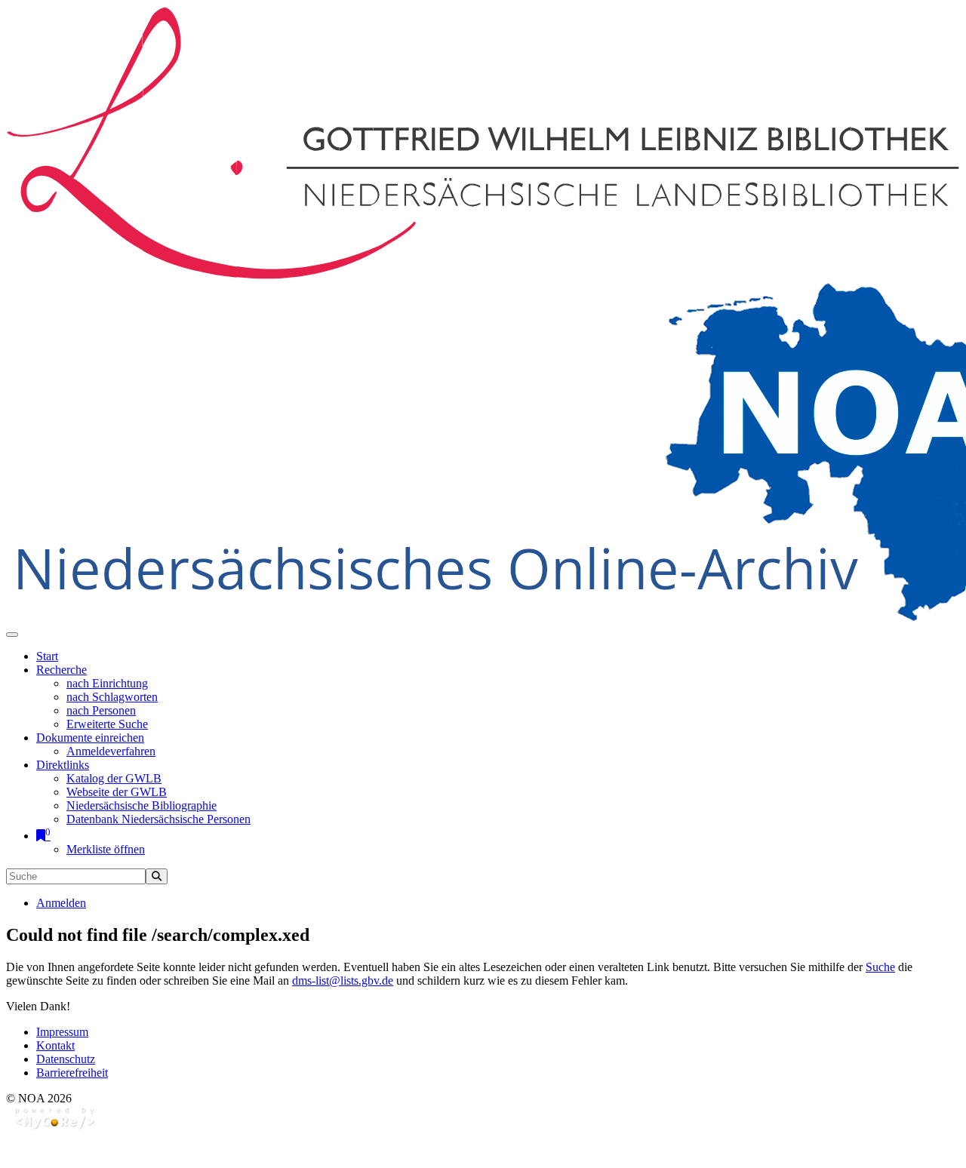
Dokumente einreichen (90, 737)
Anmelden (61, 902)
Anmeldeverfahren (110, 751)
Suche (880, 967)
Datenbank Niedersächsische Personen (158, 819)
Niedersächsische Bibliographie (141, 805)
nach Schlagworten (112, 696)
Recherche (61, 669)
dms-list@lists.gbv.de (342, 980)
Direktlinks (62, 764)
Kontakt (55, 1045)
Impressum (62, 1031)
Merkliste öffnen (105, 849)
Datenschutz (65, 1059)
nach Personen (101, 710)
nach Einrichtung (107, 683)
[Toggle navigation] (12, 634)
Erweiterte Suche (107, 724)
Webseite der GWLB (116, 791)
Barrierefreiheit (72, 1072)
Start (47, 656)
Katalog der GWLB (114, 778)
